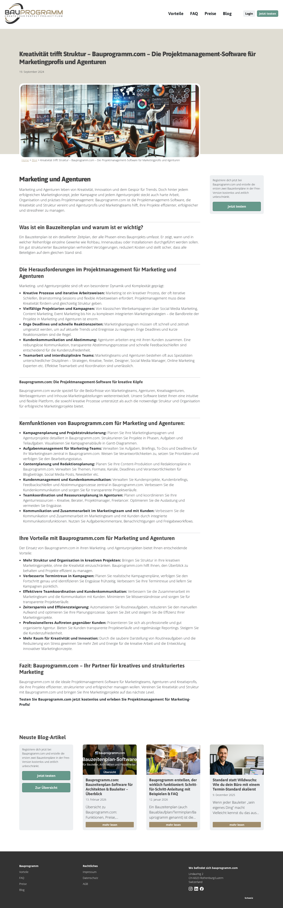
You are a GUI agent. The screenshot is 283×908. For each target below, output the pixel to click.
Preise (210, 13)
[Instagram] (191, 889)
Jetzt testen (267, 13)
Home (25, 160)
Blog (227, 13)
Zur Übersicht (46, 787)
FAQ (194, 13)
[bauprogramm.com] (34, 13)
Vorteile (175, 13)
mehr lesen (109, 825)
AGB (85, 884)
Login (249, 13)
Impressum (89, 872)
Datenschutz (90, 878)
